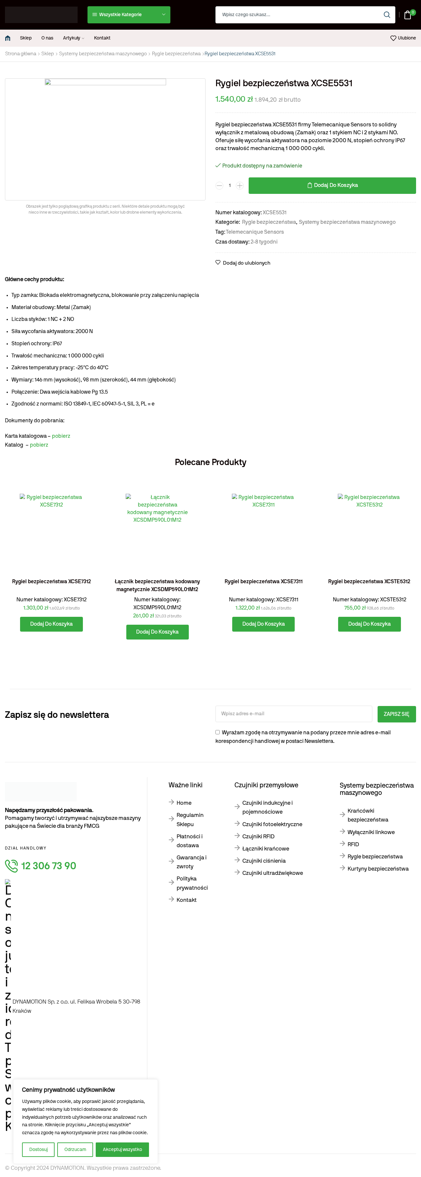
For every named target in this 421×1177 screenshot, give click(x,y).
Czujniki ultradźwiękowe (272, 873)
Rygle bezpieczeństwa (176, 53)
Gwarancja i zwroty (192, 862)
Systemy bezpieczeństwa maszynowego (103, 53)
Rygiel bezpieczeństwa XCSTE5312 (369, 581)
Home (184, 803)
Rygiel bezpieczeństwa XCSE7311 (264, 581)
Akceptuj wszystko (122, 1149)
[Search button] (387, 15)
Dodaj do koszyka (336, 185)
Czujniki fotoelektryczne (272, 824)
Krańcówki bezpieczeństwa (368, 815)
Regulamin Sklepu (190, 819)
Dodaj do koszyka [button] (85, 543)
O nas (47, 38)
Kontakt (102, 38)
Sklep (26, 38)
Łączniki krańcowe (265, 848)
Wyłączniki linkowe (371, 832)
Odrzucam (75, 1149)
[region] (85, 1121)
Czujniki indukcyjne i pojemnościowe (267, 807)
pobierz (61, 436)
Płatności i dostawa (190, 841)
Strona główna (20, 53)
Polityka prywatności (192, 883)
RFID (353, 844)
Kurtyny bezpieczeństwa (378, 869)
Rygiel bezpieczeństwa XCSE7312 (51, 581)
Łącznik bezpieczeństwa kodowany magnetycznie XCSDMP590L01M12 (157, 585)
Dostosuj (38, 1149)
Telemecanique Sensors (255, 232)
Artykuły (71, 38)
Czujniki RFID (258, 836)
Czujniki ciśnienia (264, 861)
